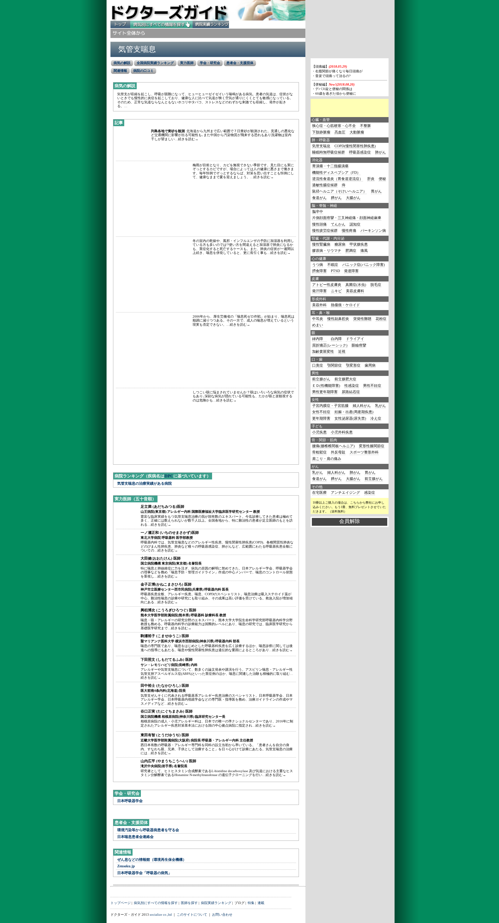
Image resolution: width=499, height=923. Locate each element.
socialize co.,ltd (161, 914)
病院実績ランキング (211, 25)
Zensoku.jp (126, 866)
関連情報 (120, 71)
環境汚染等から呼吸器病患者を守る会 (148, 830)
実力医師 (187, 63)
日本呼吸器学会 (130, 801)
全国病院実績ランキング (155, 63)
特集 (251, 903)
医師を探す (189, 903)
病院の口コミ (143, 71)
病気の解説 (122, 63)
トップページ (120, 903)
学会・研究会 (210, 63)
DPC (169, 476)
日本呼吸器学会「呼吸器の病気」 (144, 873)
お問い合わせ (222, 914)
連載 (261, 903)
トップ (120, 25)
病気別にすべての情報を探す (161, 25)
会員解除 (349, 521)
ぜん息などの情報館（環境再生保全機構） (151, 859)
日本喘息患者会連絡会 (135, 837)
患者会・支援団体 (239, 63)
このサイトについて (192, 914)
